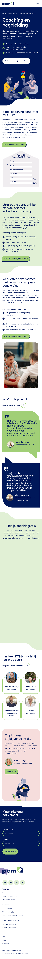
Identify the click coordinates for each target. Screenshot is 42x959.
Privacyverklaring (22, 953)
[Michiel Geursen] (11, 707)
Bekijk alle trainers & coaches (12, 666)
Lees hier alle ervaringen (11, 405)
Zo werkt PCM (12, 13)
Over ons (5, 937)
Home (4, 13)
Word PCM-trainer (9, 924)
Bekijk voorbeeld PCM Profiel (14, 144)
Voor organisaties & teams (12, 915)
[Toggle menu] (38, 4)
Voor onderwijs (8, 912)
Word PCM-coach (9, 928)
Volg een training (8, 893)
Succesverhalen (8, 899)
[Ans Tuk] (30, 707)
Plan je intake (11, 771)
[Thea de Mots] (30, 682)
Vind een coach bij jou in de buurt (16, 61)
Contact (5, 943)
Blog (4, 940)
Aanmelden (10, 851)
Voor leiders (7, 908)
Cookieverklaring (8, 953)
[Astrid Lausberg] (11, 682)
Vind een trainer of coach (12, 896)
